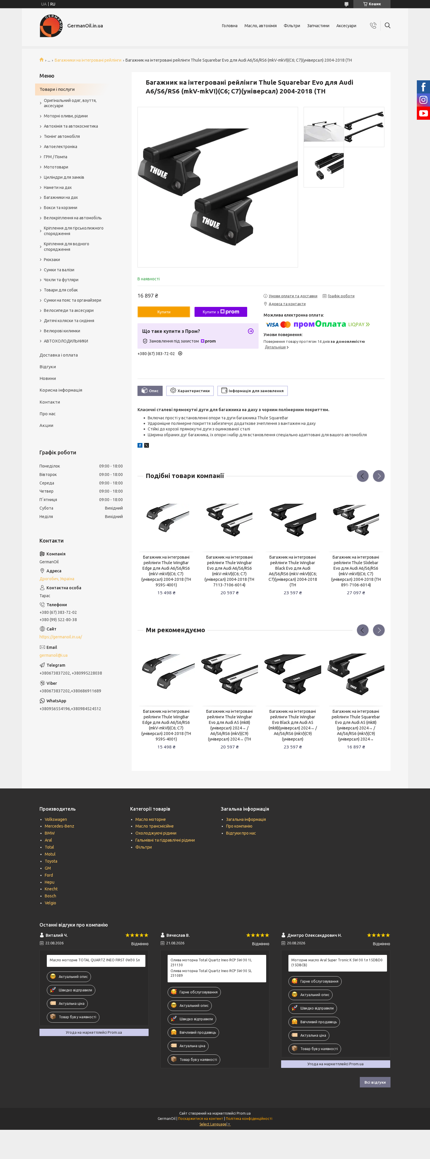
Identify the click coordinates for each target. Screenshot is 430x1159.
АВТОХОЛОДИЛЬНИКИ (66, 341)
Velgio (50, 903)
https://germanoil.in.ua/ (60, 637)
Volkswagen (56, 819)
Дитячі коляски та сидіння (69, 320)
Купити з (211, 312)
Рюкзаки (52, 259)
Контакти (49, 401)
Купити (164, 312)
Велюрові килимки (62, 331)
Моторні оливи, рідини (66, 116)
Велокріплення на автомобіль (73, 218)
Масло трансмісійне (154, 826)
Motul (50, 854)
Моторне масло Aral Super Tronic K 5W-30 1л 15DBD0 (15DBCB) (337, 962)
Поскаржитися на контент (200, 1118)
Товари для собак (61, 290)
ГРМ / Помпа (55, 156)
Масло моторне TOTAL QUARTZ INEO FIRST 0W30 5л (95, 960)
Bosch (50, 896)
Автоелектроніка (60, 146)
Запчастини (318, 25)
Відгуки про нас (241, 833)
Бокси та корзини (60, 207)
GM (48, 868)
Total (49, 847)
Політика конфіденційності (249, 1118)
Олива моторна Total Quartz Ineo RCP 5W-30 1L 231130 (211, 962)
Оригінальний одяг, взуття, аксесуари (70, 103)
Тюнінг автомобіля (62, 136)
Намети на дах (58, 187)
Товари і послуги (57, 89)
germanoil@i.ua (53, 655)
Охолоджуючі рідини (155, 833)
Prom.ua (244, 1113)
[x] (146, 446)
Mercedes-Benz (59, 826)
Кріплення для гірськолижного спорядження (74, 231)
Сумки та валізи (59, 269)
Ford (49, 875)
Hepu (49, 882)
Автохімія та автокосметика (71, 126)
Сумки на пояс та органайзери (72, 300)
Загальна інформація (246, 819)
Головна (230, 25)
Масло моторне (150, 819)
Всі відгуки (375, 1082)
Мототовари (56, 167)
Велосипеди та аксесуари (69, 310)
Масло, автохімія (261, 25)
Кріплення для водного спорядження (66, 246)
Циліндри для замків (64, 177)
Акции (46, 425)
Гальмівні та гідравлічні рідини (165, 840)
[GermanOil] (51, 25)
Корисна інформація (60, 390)
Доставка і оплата (58, 354)
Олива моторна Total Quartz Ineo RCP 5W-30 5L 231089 (211, 973)
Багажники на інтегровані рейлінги (88, 60)
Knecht (51, 889)
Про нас (47, 413)
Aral (48, 840)
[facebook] (139, 446)
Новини (47, 378)
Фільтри (292, 25)
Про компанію (239, 826)
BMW (50, 833)
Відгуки (47, 366)
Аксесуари (346, 25)
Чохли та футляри (61, 279)
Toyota (51, 861)
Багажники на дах (61, 197)
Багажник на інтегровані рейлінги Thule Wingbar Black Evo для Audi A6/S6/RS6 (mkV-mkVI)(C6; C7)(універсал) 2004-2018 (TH (293, 571)
